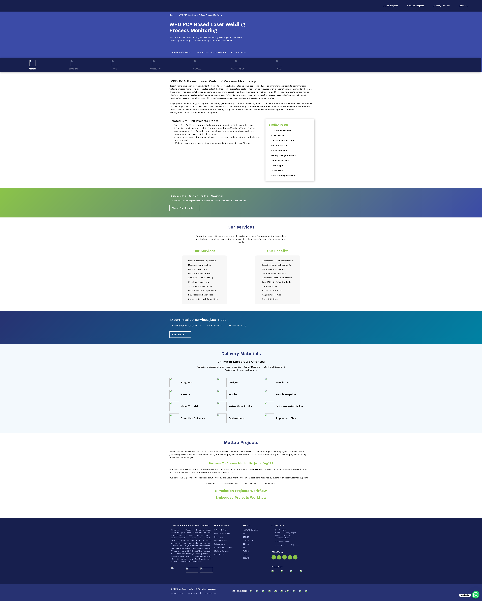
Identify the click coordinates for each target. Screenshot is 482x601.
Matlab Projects (390, 6)
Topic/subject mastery (282, 140)
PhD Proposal (211, 593)
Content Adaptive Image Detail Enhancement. (196, 134)
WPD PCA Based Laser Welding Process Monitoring (200, 15)
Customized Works (222, 533)
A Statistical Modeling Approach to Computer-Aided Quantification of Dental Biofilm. (214, 128)
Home (171, 15)
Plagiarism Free (220, 540)
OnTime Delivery (221, 530)
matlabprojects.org (181, 52)
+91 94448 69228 (282, 541)
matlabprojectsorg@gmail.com (211, 52)
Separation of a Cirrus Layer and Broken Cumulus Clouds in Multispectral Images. (214, 125)
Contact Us (464, 6)
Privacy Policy (177, 593)
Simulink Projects (415, 6)
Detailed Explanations (223, 547)
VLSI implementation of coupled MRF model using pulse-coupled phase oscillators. (214, 131)
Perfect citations (280, 145)
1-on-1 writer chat (280, 160)
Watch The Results (182, 208)
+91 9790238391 (238, 52)
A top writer (277, 170)
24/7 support (278, 165)
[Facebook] (274, 558)
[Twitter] (285, 558)
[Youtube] (295, 558)
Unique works (220, 544)
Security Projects (441, 6)
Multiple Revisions (221, 551)
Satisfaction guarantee (283, 175)
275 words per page (281, 130)
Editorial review (279, 150)
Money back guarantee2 (283, 155)
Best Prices (219, 554)
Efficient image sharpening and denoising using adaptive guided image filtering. (212, 143)
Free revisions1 (279, 135)
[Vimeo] (290, 558)
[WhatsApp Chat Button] (475, 594)
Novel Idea (218, 537)
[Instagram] (279, 558)
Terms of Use (193, 593)
